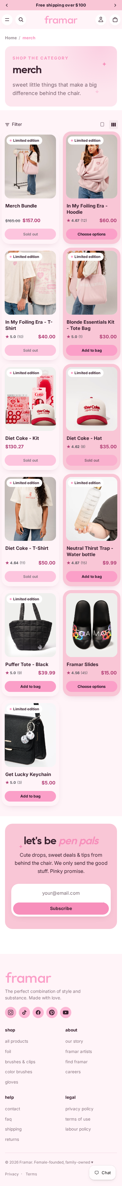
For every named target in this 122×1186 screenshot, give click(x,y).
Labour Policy (78, 1128)
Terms (31, 1174)
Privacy (12, 1174)
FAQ (8, 1119)
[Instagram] (10, 1012)
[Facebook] (38, 1012)
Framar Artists (78, 1051)
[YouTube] (65, 1012)
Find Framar (76, 1061)
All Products (16, 1041)
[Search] (20, 19)
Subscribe (61, 908)
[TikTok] (24, 1012)
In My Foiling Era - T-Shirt (29, 325)
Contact (12, 1108)
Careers (73, 1071)
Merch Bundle (21, 206)
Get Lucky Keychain (28, 774)
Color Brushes (18, 1071)
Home (11, 37)
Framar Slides (82, 664)
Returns (12, 1139)
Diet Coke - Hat (84, 438)
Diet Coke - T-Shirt (26, 548)
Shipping (13, 1128)
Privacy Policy (79, 1108)
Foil (8, 1051)
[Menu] (7, 19)
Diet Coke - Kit (22, 438)
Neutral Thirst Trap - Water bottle (90, 551)
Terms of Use (77, 1119)
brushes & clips (20, 1061)
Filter (17, 124)
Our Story (74, 1041)
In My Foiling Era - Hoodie (87, 209)
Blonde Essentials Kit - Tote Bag (90, 325)
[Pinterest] (52, 1012)
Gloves (11, 1081)
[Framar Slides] (91, 625)
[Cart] (114, 19)
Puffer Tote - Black (26, 664)
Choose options (92, 234)
